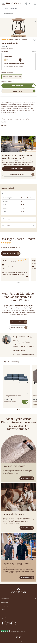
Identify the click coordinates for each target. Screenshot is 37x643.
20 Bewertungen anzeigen (9, 247)
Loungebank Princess (12, 396)
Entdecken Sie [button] (4, 602)
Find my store (17, 91)
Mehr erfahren (25, 478)
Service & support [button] (5, 606)
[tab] (17, 282)
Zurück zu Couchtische (8, 13)
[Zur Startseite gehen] (18, 3)
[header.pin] (26, 3)
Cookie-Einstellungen (12, 640)
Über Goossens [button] (5, 598)
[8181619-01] (18, 28)
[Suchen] (34, 8)
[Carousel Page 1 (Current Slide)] (17, 409)
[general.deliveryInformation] (13, 81)
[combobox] (17, 8)
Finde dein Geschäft (17, 168)
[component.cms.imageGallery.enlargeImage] (35, 21)
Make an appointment (17, 174)
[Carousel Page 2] (19, 409)
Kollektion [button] (3, 609)
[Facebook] (2, 622)
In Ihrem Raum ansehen (19, 36)
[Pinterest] (7, 622)
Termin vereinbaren (17, 327)
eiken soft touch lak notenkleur (12, 76)
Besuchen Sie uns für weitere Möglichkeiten (13, 66)
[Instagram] (11, 622)
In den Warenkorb (17, 85)
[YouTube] (15, 622)
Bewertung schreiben (9, 253)
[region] (18, 385)
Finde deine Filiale (17, 322)
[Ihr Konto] (29, 3)
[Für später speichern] (34, 40)
